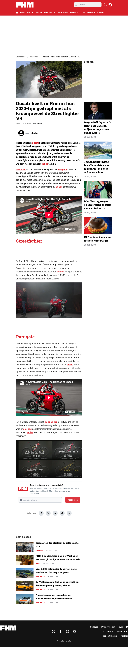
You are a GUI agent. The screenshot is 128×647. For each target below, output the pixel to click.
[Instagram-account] (67, 631)
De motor (21, 169)
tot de (45, 164)
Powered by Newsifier (64, 641)
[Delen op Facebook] (41, 513)
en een (59, 187)
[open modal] (110, 5)
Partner (40, 550)
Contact (94, 627)
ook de (60, 271)
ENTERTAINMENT (44, 12)
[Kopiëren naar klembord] (62, 513)
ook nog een (51, 422)
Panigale (62, 169)
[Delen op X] (48, 513)
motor (70, 364)
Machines (37, 124)
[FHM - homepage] (25, 5)
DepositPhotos (110, 636)
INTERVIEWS (89, 12)
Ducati (35, 143)
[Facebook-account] (60, 631)
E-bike (30, 432)
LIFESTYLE (25, 12)
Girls (38, 563)
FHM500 (101, 12)
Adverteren (122, 631)
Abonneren (73, 500)
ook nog (27, 429)
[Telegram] (55, 513)
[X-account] (53, 631)
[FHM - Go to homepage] (8, 628)
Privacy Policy (108, 627)
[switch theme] (105, 5)
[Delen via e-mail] (69, 513)
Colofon (109, 631)
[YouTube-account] (74, 631)
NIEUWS (74, 12)
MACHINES (63, 12)
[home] (17, 12)
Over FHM (123, 627)
